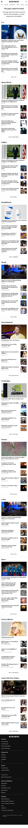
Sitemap (3, 792)
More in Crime (14, 554)
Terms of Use (4, 774)
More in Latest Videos (13, 731)
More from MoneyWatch (14, 137)
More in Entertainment (13, 375)
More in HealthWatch (13, 256)
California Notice (5, 770)
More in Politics (13, 197)
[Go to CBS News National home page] (14, 1)
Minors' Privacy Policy (6, 777)
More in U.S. (13, 77)
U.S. (2, 4)
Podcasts (3, 785)
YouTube (3, 754)
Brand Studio (4, 790)
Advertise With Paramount (7, 801)
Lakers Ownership (5, 748)
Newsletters (4, 783)
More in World (14, 316)
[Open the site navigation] (5, 1)
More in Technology (14, 434)
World (18, 4)
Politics (22, 4)
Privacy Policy (4, 768)
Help (2, 805)
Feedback (3, 808)
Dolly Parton (12, 4)
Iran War (6, 4)
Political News (4, 741)
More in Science (13, 494)
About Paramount (5, 798)
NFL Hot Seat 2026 (5, 746)
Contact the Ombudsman (7, 810)
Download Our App (5, 788)
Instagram (3, 759)
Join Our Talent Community (7, 803)
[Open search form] (26, 1)
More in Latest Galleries (13, 672)
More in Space (14, 614)
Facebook (3, 757)
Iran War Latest (4, 743)
